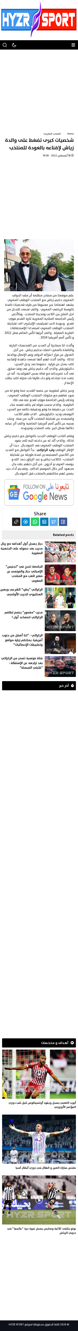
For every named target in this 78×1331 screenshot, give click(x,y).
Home (70, 134)
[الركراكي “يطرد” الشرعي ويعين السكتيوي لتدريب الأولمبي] (38, 597)
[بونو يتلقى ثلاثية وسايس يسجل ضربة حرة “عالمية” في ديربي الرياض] (39, 1205)
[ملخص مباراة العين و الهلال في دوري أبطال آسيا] (39, 1142)
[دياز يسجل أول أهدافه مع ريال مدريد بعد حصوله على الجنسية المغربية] (38, 552)
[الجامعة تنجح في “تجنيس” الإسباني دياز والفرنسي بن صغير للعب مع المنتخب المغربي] (38, 574)
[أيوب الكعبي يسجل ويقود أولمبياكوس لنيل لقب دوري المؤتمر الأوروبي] (39, 1080)
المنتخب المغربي (52, 134)
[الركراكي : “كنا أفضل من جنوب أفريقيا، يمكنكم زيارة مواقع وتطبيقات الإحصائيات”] (38, 643)
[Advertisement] (39, 89)
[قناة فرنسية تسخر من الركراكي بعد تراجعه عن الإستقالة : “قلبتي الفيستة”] (38, 666)
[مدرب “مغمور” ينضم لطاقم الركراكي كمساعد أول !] (38, 620)
